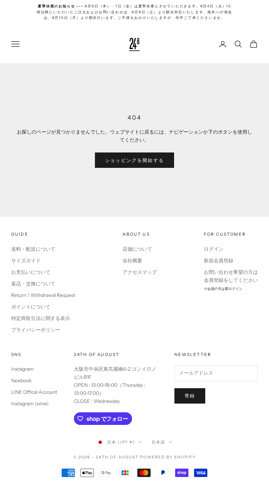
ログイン (213, 249)
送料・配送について (33, 249)
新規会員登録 (218, 260)
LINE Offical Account (34, 392)
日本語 (158, 442)
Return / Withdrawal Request (43, 295)
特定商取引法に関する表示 (40, 318)
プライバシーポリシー (35, 330)
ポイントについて (30, 307)
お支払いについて (30, 272)
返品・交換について (33, 283)
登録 (190, 395)
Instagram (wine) (30, 403)
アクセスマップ (140, 272)
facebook (21, 380)
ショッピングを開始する (134, 160)
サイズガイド (26, 260)
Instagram (22, 369)
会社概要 (132, 260)
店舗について (137, 249)
